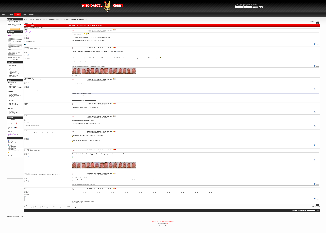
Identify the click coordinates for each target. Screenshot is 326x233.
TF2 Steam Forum (14, 112)
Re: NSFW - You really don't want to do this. (99, 30)
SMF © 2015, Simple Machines (168, 221)
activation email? (248, 5)
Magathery (27, 47)
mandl (9, 40)
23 (17, 126)
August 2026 (13, 119)
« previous (312, 21)
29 (16, 127)
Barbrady (27, 131)
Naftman (26, 115)
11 (9, 124)
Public (43, 19)
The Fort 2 (12, 113)
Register (31, 14)
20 (12, 126)
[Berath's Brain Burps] (25, 44)
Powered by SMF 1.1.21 (156, 221)
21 (14, 126)
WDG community (13, 85)
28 (14, 127)
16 (17, 124)
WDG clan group (13, 86)
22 (16, 126)
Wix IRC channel (13, 104)
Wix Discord (12, 103)
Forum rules (12, 67)
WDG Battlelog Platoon (15, 87)
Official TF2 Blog (13, 111)
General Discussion (54, 19)
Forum (17, 14)
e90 (25, 188)
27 (12, 127)
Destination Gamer (14, 96)
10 (8, 124)
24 (8, 127)
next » (317, 21)
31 (8, 128)
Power (9, 49)
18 (9, 126)
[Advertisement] (15, 168)
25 (9, 127)
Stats (9, 138)
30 (17, 127)
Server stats (12, 72)
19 (11, 126)
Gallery (10, 14)
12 (11, 124)
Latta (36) (10, 131)
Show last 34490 (15, 59)
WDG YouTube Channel (15, 73)
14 (14, 124)
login (249, 4)
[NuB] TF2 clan (13, 94)
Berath (9, 35)
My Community (28, 19)
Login (24, 14)
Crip (167, 225)
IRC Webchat (12, 76)
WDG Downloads (13, 75)
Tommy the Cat (28, 78)
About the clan (13, 71)
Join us (11, 68)
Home (3, 14)
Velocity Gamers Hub (15, 95)
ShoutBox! (11, 31)
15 (16, 124)
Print (317, 23)
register (255, 4)
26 (11, 127)
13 (12, 124)
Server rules (12, 65)
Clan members (13, 69)
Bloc (167, 223)
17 (8, 126)
